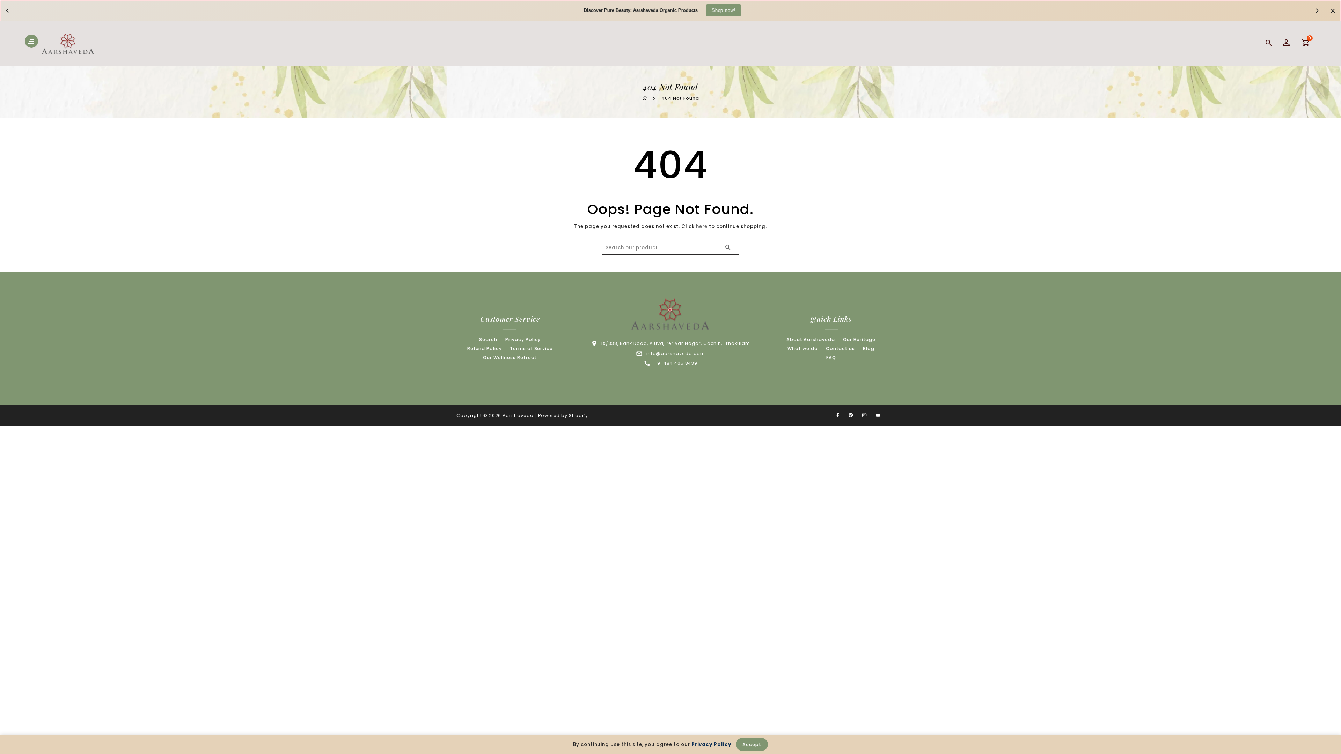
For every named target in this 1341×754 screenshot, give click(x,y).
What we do (802, 349)
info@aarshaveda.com (675, 353)
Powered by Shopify (563, 416)
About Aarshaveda (810, 339)
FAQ (831, 358)
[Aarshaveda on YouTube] (878, 415)
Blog (868, 349)
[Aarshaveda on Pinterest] (851, 415)
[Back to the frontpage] (644, 98)
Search (488, 339)
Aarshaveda (518, 416)
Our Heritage (859, 339)
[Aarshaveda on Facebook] (838, 415)
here (702, 226)
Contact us (840, 349)
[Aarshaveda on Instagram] (864, 415)
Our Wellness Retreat (510, 358)
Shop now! (723, 10)
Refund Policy (484, 349)
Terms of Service (531, 349)
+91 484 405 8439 (675, 363)
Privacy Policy (523, 339)
